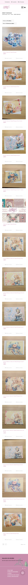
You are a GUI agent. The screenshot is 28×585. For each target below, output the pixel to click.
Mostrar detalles (20, 58)
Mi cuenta (13, 2)
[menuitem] (13, 570)
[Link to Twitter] (23, 568)
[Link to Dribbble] (25, 568)
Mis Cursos (21, 2)
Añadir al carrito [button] (9, 58)
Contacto (7, 2)
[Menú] (21, 7)
